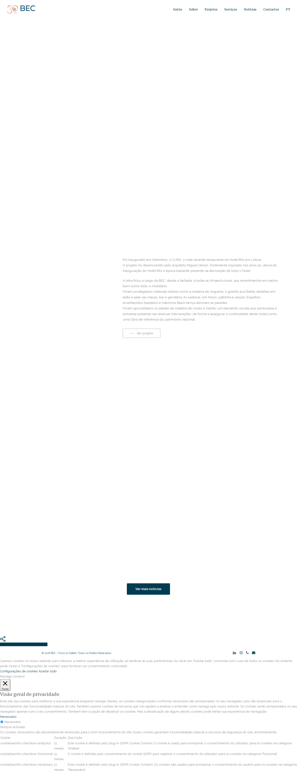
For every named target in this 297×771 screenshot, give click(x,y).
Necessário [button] (8, 716)
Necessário (12, 722)
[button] (141, 333)
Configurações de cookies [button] (19, 671)
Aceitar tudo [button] (48, 671)
